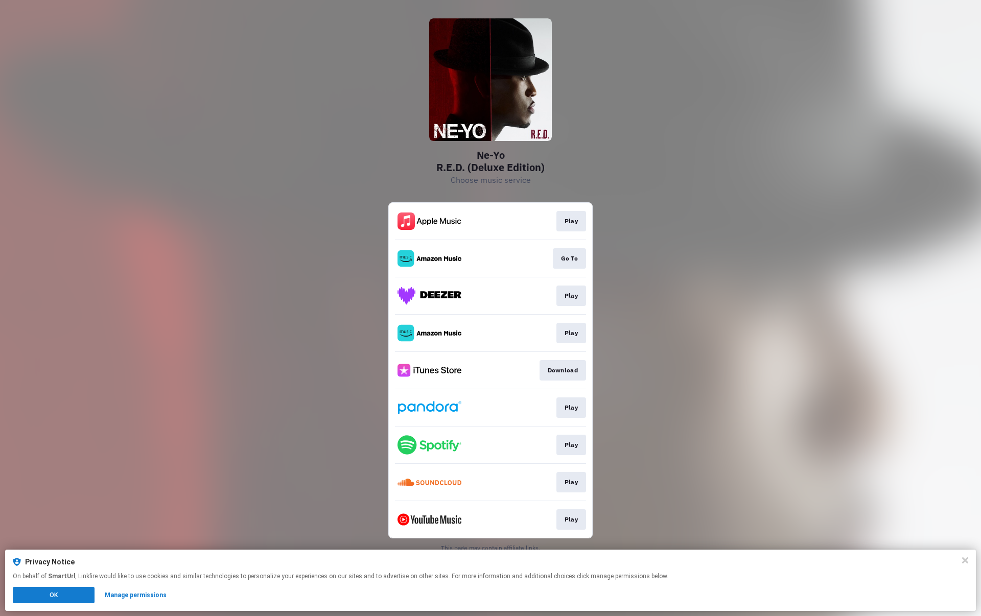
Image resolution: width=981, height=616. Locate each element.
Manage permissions (136, 595)
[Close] (965, 560)
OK (54, 595)
